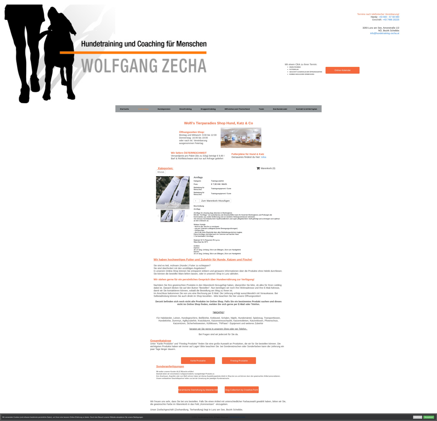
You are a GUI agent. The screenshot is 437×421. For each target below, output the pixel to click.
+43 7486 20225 (391, 19)
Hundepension (164, 109)
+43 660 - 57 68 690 (389, 17)
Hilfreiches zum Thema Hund (237, 109)
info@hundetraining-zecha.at (384, 33)
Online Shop (143, 109)
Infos (263, 157)
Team (261, 109)
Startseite (124, 109)
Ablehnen (417, 417)
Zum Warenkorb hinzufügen (215, 201)
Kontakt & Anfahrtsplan (306, 109)
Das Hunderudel (280, 109)
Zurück (161, 172)
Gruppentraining (208, 109)
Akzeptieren (428, 417)
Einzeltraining (185, 109)
